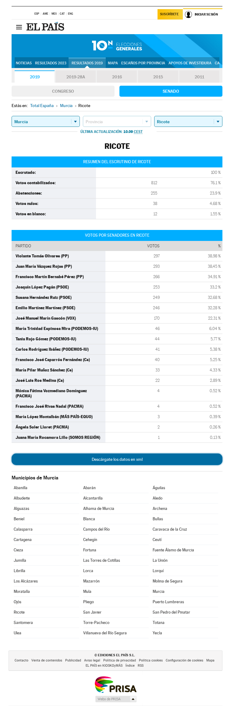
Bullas (158, 519)
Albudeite (22, 498)
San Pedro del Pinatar (171, 612)
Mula (87, 591)
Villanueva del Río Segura (105, 633)
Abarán (89, 488)
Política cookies (151, 660)
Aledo (157, 498)
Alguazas (21, 508)
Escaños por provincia (143, 63)
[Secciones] (19, 27)
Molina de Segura (168, 581)
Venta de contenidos (46, 660)
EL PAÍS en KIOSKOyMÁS (104, 666)
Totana (159, 622)
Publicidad (73, 660)
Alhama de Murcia (98, 508)
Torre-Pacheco (96, 622)
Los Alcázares (26, 581)
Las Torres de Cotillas (101, 560)
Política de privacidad (119, 660)
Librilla (19, 570)
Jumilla (20, 560)
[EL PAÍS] (46, 27)
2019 (35, 76)
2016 (117, 76)
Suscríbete (169, 14)
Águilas (159, 488)
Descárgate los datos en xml (117, 459)
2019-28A (75, 76)
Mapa (113, 63)
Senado (171, 91)
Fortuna (89, 550)
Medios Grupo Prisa (115, 699)
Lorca (88, 570)
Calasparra (23, 529)
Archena (160, 508)
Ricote (19, 612)
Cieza (18, 550)
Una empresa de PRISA (115, 684)
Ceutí (157, 539)
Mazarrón (91, 581)
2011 (199, 76)
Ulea (17, 633)
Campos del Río (96, 529)
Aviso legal (92, 660)
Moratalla (22, 591)
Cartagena (23, 539)
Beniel (19, 519)
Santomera (23, 622)
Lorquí (158, 570)
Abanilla (20, 488)
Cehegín (90, 539)
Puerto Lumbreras (168, 602)
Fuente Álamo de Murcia (173, 550)
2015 (158, 76)
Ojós (17, 602)
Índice (130, 666)
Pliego (88, 602)
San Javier (92, 612)
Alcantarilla (93, 498)
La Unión (160, 560)
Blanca (89, 519)
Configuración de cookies (184, 660)
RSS (141, 666)
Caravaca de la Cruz (170, 529)
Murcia (159, 591)
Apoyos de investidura (189, 63)
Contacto (21, 660)
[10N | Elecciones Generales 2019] (117, 45)
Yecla (157, 633)
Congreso (63, 91)
